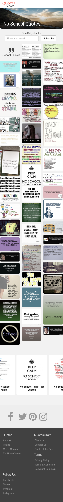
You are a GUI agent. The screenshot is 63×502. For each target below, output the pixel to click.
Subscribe (48, 38)
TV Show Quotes (12, 453)
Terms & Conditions (45, 464)
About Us (39, 440)
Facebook (8, 480)
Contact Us (40, 444)
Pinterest (7, 488)
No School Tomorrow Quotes (31, 388)
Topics (6, 444)
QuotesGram (9, 4)
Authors (7, 440)
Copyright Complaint (45, 469)
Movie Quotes (10, 449)
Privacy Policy (42, 460)
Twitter (6, 484)
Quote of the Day (44, 449)
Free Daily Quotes (31, 33)
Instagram (8, 493)
